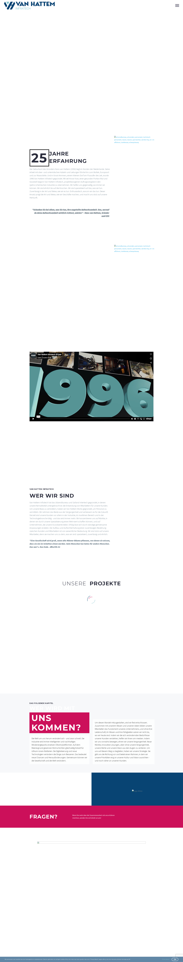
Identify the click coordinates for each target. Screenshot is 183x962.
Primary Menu (177, 5)
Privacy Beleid (165, 959)
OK (175, 959)
